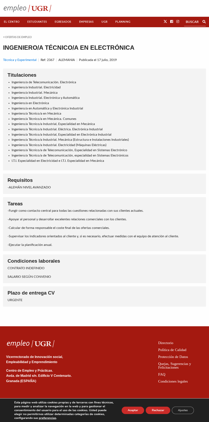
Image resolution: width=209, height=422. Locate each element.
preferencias (47, 418)
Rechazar (158, 410)
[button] (165, 22)
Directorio (165, 343)
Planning (122, 22)
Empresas (86, 22)
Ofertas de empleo (18, 37)
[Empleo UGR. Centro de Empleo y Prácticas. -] (27, 8)
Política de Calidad (172, 350)
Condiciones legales (173, 381)
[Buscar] (204, 22)
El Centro (11, 22)
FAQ (161, 374)
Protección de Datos (173, 357)
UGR (104, 22)
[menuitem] (11, 22)
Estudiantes (37, 22)
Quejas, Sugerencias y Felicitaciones (174, 365)
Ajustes (183, 410)
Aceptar (133, 410)
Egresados (63, 22)
